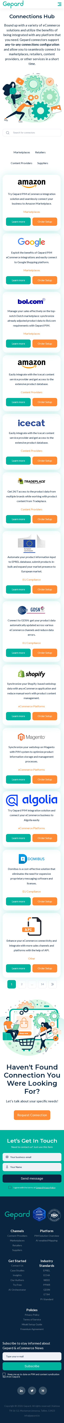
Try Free (17, 1284)
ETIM (47, 1294)
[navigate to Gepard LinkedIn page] (21, 1391)
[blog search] (7, 133)
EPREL (46, 1270)
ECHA (47, 1275)
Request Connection (32, 1115)
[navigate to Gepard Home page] (13, 4)
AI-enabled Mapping (47, 1240)
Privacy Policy (32, 1314)
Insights (17, 1275)
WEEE (47, 1280)
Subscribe (32, 1366)
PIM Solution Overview (46, 1235)
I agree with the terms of (24, 1187)
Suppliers (42, 163)
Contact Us (17, 1265)
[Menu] (59, 4)
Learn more (18, 221)
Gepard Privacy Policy (45, 1187)
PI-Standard (46, 1299)
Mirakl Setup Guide (32, 1324)
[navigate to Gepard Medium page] (43, 1391)
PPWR (46, 1284)
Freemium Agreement (32, 1329)
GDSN (46, 1289)
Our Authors (17, 1280)
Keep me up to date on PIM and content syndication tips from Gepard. (31, 1375)
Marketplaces (21, 152)
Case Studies (17, 1270)
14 (42, 984)
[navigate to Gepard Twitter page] (32, 1391)
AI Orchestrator (17, 1289)
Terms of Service (32, 1319)
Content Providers (21, 163)
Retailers (40, 152)
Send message (32, 1178)
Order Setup (45, 221)
